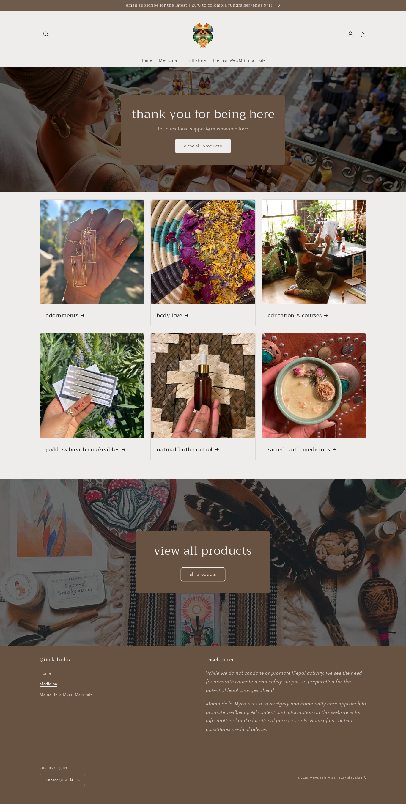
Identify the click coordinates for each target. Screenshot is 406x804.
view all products (203, 146)
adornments (62, 315)
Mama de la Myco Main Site (66, 694)
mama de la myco (323, 778)
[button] (46, 34)
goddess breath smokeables (82, 449)
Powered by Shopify (351, 778)
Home (45, 673)
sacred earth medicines (299, 449)
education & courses (295, 315)
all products (203, 574)
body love (169, 315)
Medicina (48, 684)
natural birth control (185, 449)
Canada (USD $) (59, 780)
